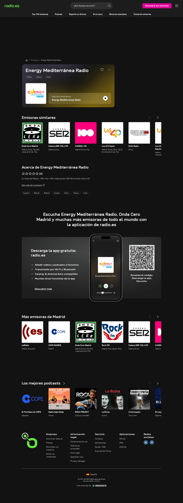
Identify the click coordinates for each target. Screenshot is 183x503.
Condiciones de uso (78, 442)
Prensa (49, 443)
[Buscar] (109, 5)
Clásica (39, 77)
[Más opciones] (109, 69)
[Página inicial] (26, 60)
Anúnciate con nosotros (52, 448)
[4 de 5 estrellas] (33, 173)
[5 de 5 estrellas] (37, 173)
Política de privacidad (75, 447)
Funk (48, 77)
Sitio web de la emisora (32, 185)
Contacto (99, 439)
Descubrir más (43, 288)
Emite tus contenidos (51, 455)
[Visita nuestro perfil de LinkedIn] (146, 442)
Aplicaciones (100, 443)
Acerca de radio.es (54, 439)
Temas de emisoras (142, 14)
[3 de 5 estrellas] (30, 173)
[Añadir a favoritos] (102, 69)
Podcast (58, 14)
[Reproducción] (105, 98)
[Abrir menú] (176, 5)
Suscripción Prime (103, 451)
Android (122, 447)
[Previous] (149, 116)
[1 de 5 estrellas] (23, 173)
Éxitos (29, 77)
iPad (121, 443)
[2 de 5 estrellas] (26, 173)
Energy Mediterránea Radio (66, 100)
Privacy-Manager (77, 461)
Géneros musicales (118, 14)
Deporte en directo (77, 14)
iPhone (122, 439)
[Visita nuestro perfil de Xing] (152, 442)
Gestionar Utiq (76, 457)
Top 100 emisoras (40, 14)
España (57, 193)
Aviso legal (75, 453)
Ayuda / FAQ (100, 447)
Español (26, 193)
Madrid (36, 193)
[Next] (157, 116)
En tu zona (97, 14)
